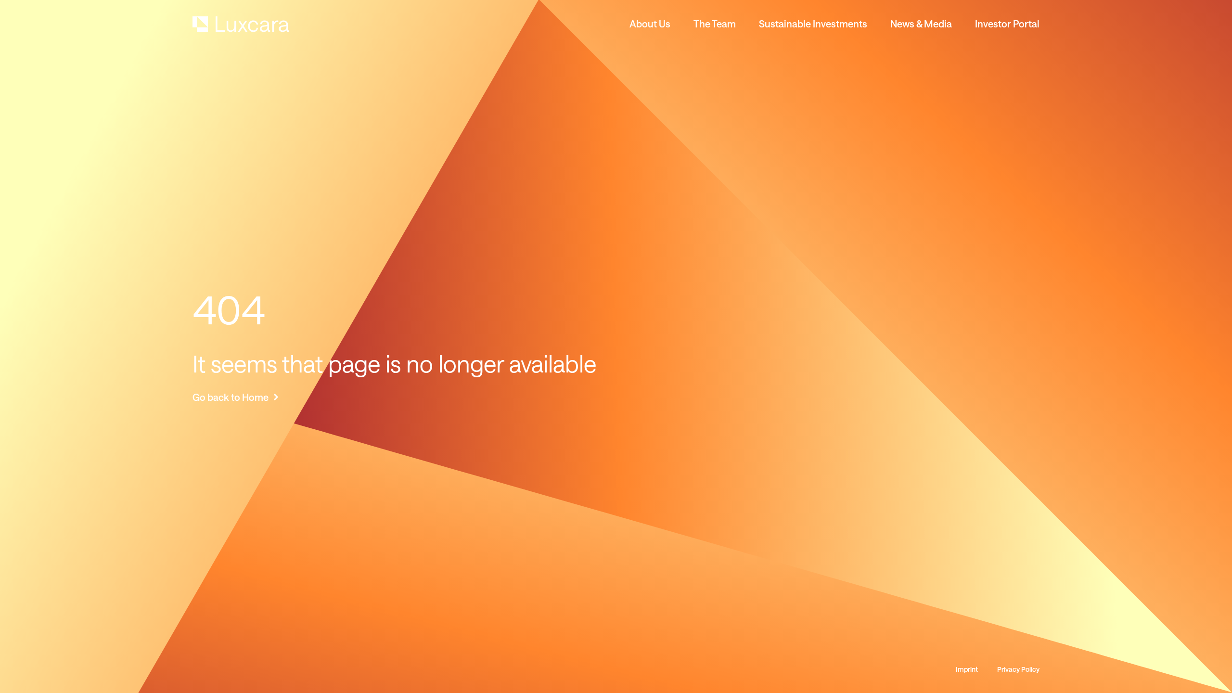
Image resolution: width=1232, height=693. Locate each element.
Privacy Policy (1018, 669)
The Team (714, 23)
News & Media (921, 23)
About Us (649, 23)
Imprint (967, 669)
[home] (240, 24)
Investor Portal (1007, 23)
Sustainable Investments (813, 23)
